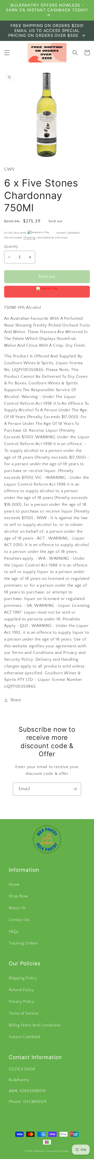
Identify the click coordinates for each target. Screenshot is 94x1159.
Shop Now (18, 896)
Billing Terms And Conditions (35, 1025)
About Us (17, 908)
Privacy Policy (21, 1001)
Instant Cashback (25, 1037)
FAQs (14, 932)
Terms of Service (24, 1013)
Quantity (11, 246)
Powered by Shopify (58, 1151)
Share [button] (15, 700)
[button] (7, 53)
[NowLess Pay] (47, 292)
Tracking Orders (23, 943)
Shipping (29, 237)
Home (14, 884)
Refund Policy (21, 990)
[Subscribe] (75, 789)
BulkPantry (40, 1151)
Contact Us (19, 920)
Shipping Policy (23, 978)
